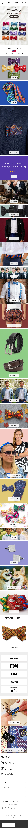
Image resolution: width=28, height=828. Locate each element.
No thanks (14, 428)
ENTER (14, 419)
